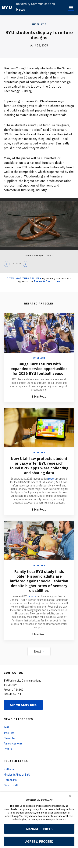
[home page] (7, 7)
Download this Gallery (24, 278)
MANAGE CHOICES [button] (39, 829)
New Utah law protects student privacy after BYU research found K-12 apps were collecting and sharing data (39, 465)
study (32, 596)
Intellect (39, 24)
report (52, 478)
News (20, 9)
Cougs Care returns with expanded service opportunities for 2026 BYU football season (39, 368)
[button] (70, 796)
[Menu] (71, 7)
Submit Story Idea (23, 705)
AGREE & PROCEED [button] (39, 841)
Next (37, 651)
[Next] (25, 264)
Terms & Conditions (47, 281)
